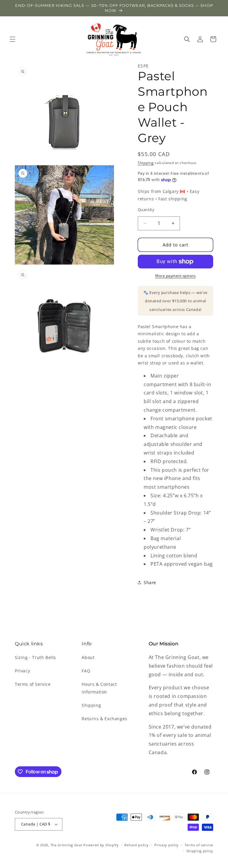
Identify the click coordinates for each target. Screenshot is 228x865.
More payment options (175, 275)
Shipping (146, 162)
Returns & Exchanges (104, 718)
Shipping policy (199, 851)
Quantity (146, 209)
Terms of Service (33, 684)
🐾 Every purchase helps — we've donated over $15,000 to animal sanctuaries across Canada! (175, 301)
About (88, 657)
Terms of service (199, 845)
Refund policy (136, 845)
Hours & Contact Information (99, 687)
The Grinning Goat (66, 845)
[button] (12, 39)
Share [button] (150, 582)
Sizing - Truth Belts (35, 657)
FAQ (86, 671)
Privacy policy (166, 845)
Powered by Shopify (101, 845)
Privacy (22, 671)
